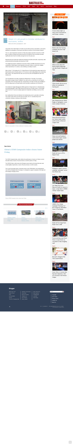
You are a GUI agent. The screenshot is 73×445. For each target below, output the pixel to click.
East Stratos (24, 297)
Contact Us (54, 300)
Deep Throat (11, 293)
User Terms (54, 296)
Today (54, 17)
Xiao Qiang (35, 297)
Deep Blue (24, 293)
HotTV (42, 6)
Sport (33, 6)
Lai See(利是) (12, 296)
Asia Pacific (49, 6)
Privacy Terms (55, 298)
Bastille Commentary (26, 291)
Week (60, 17)
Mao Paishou (36, 293)
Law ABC (35, 296)
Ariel (10, 294)
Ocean (10, 297)
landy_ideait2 (24, 299)
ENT (29, 6)
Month (65, 17)
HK (38, 6)
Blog (55, 6)
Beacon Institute (25, 294)
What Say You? (12, 291)
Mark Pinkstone (36, 291)
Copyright (54, 294)
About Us (54, 302)
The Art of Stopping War (14, 299)
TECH (24, 6)
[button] (45, 208)
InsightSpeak (36, 294)
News (7, 6)
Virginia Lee (24, 296)
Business (18, 6)
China (12, 6)
